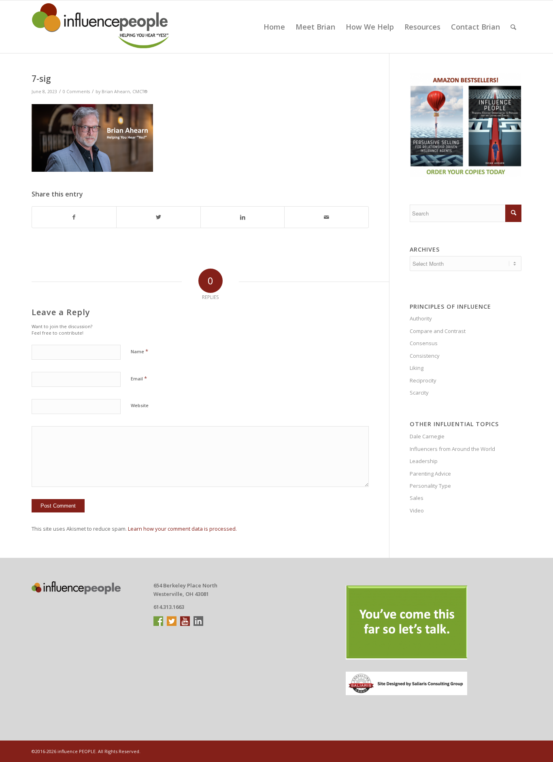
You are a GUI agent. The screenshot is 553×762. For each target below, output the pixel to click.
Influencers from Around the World (452, 449)
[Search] (513, 26)
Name (139, 351)
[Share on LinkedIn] (243, 217)
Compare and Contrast (438, 331)
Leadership (424, 461)
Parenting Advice (430, 473)
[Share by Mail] (326, 217)
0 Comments (76, 91)
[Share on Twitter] (158, 217)
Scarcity (419, 392)
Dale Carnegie (427, 436)
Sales (416, 498)
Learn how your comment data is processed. (182, 528)
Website (140, 405)
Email (139, 378)
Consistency (425, 355)
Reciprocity (423, 380)
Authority (421, 318)
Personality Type (430, 485)
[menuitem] (274, 26)
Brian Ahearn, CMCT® (124, 91)
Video (417, 510)
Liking (416, 367)
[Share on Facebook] (74, 217)
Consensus (424, 343)
